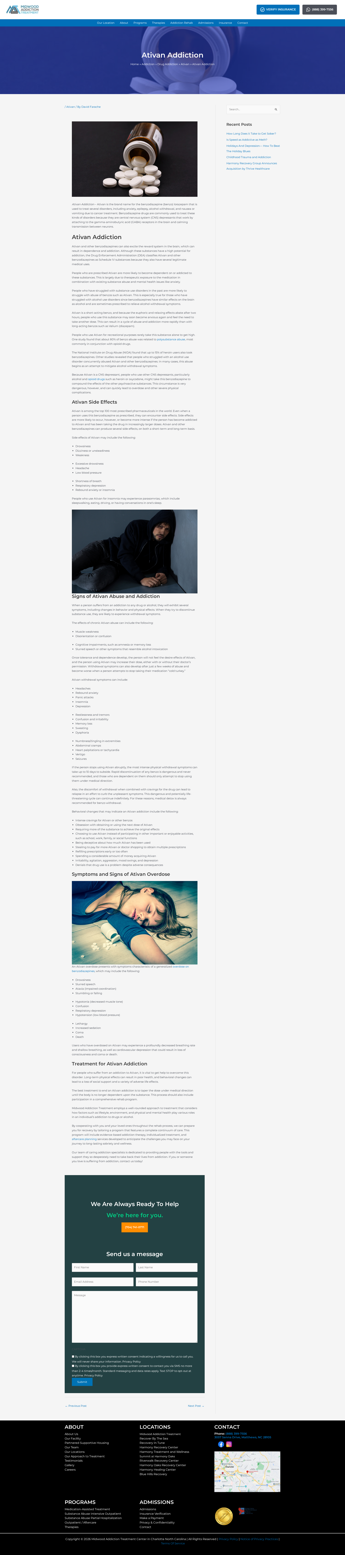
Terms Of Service (173, 1543)
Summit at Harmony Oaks (157, 1456)
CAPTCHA (79, 1349)
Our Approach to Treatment (85, 1456)
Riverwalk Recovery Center (159, 1460)
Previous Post (76, 1406)
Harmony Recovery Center (159, 1447)
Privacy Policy (228, 1539)
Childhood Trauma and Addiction (248, 157)
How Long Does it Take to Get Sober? (251, 133)
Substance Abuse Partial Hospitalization (93, 1518)
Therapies (72, 1527)
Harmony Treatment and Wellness (164, 1452)
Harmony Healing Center (158, 1469)
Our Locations (75, 1452)
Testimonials (74, 1460)
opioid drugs (96, 379)
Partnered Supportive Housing (87, 1443)
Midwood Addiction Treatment (160, 1434)
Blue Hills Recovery (153, 1474)
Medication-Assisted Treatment (87, 1509)
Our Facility (73, 1438)
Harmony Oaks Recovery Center (163, 1465)
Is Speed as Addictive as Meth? (246, 139)
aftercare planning (84, 1139)
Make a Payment (152, 1518)
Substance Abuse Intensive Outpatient (93, 1513)
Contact (145, 1527)
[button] (105, 22)
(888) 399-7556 (236, 1433)
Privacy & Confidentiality (157, 1522)
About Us (71, 1434)
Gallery (69, 1465)
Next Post (196, 1406)
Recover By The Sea (154, 1438)
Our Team (72, 1447)
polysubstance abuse (171, 339)
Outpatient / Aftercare (80, 1522)
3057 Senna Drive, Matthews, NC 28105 (242, 1437)
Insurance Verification (155, 1513)
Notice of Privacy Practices (259, 1539)
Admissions (148, 1509)
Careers (70, 1469)
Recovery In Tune (152, 1443)
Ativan (70, 106)
